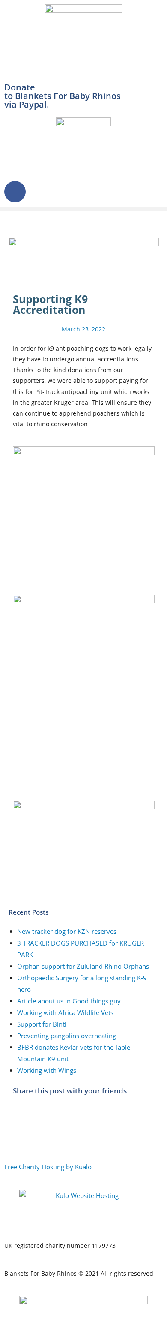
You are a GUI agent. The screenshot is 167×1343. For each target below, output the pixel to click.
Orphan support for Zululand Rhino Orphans (83, 966)
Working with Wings (46, 1070)
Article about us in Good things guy (69, 1001)
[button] (83, 209)
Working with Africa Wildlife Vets (65, 1012)
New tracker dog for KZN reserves (66, 931)
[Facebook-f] (15, 191)
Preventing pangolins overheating (66, 1035)
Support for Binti (41, 1024)
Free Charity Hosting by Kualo (48, 1166)
